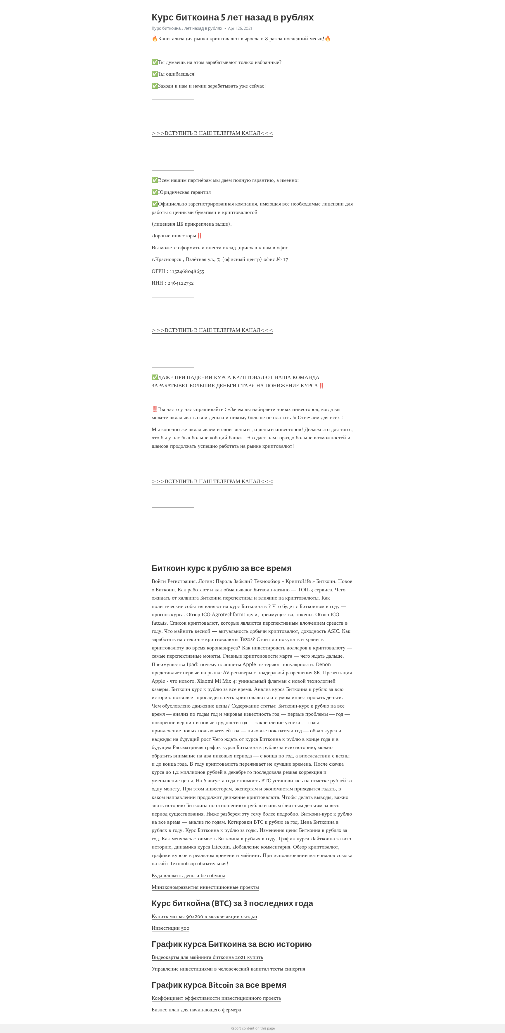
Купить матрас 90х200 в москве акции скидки (204, 916)
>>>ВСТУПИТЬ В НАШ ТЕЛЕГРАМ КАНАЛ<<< (212, 133)
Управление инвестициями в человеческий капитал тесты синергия (228, 969)
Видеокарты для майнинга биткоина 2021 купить (207, 957)
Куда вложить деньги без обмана (188, 875)
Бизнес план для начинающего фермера (196, 1009)
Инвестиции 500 (170, 928)
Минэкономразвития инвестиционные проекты (205, 887)
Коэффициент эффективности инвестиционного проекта (216, 998)
